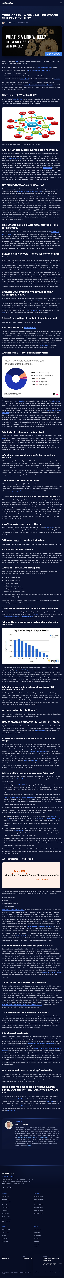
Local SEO (4, 1210)
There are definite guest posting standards (40, 1044)
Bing (3, 438)
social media (20, 401)
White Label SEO (6, 1202)
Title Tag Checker (38, 1210)
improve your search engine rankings (39, 70)
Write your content (21, 935)
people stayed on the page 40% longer (26, 670)
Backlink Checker (38, 1196)
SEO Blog (36, 1241)
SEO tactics (34, 614)
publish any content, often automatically (29, 191)
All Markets (5, 1241)
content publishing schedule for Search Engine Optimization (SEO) (22, 1005)
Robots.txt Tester (38, 1213)
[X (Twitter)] (7, 1187)
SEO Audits (5, 1205)
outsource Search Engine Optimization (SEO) (40, 926)
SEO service (11, 1110)
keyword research (19, 830)
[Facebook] (10, 1187)
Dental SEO (5, 1238)
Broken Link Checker (39, 1199)
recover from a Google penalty (51, 972)
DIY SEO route (44, 345)
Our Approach (37, 1235)
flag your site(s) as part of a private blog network (19, 616)
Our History (37, 1232)
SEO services (30, 327)
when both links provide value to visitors (49, 818)
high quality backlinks (44, 67)
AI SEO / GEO (5, 1213)
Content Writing (6, 1216)
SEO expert (49, 1101)
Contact (36, 1247)
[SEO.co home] (8, 3)
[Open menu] (61, 2)
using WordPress (40, 731)
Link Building (5, 1199)
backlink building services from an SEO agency (38, 85)
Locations (36, 1244)
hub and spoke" (17, 99)
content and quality (34, 310)
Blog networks (47, 168)
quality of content (40, 301)
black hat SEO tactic (15, 158)
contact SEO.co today (23, 1106)
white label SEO (44, 1137)
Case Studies (37, 1230)
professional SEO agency (18, 1099)
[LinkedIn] (3, 1187)
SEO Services (5, 1196)
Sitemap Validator (38, 1205)
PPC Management (6, 1219)
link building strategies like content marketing (20, 491)
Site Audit (36, 1202)
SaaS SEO (4, 1235)
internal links (22, 785)
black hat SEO (24, 79)
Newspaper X (35, 760)
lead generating (55, 401)
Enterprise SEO (6, 1230)
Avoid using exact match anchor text (13, 910)
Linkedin (29, 1145)
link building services (31, 1137)
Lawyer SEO (5, 1232)
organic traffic (49, 527)
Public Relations (6, 1222)
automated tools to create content (26, 779)
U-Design (26, 760)
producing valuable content (38, 751)
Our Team (36, 1238)
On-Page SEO (5, 1207)
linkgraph (57, 79)
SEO (17, 61)
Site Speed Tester (38, 1207)
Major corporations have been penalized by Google (19, 797)
